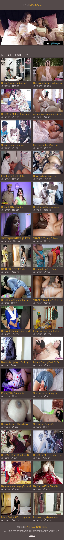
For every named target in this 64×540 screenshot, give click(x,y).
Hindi (32, 5)
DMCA (32, 535)
